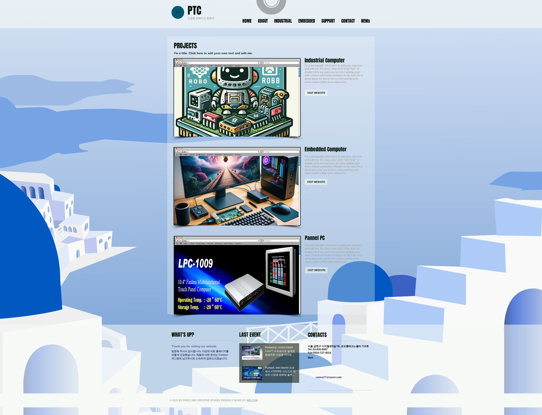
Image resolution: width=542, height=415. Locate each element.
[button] (236, 190)
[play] (290, 221)
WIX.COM (252, 400)
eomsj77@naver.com (329, 377)
